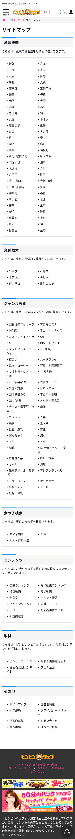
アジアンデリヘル (51, 470)
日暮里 (13, 230)
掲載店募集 (16, 721)
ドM (42, 442)
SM (42, 337)
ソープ (13, 271)
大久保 (44, 131)
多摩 (43, 187)
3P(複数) (45, 349)
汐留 (43, 212)
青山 (43, 138)
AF (10, 343)
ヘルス (44, 271)
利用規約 (15, 710)
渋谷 (12, 76)
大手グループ (48, 382)
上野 (43, 218)
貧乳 (43, 429)
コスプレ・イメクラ (21, 337)
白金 (12, 131)
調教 (12, 448)
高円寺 (13, 88)
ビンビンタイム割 (20, 604)
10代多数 (46, 372)
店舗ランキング (19, 585)
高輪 (12, 150)
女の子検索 (16, 534)
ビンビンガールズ (20, 661)
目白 (12, 138)
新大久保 (45, 156)
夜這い (13, 359)
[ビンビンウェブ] (4, 20)
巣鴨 (43, 125)
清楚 (43, 464)
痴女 (43, 435)
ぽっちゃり (16, 435)
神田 (43, 224)
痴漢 (43, 407)
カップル (14, 417)
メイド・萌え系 (50, 400)
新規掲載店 (16, 616)
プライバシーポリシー (21, 768)
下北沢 (44, 119)
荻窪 (12, 119)
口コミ (13, 610)
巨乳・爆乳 (16, 429)
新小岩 (13, 199)
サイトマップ (17, 704)
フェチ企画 (47, 667)
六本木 (44, 64)
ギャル (13, 464)
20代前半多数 (17, 382)
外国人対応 (16, 388)
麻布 (43, 144)
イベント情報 (49, 598)
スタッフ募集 (49, 727)
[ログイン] (71, 12)
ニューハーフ (17, 481)
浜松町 (44, 150)
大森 (43, 82)
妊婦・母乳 (16, 493)
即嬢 (43, 534)
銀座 (12, 205)
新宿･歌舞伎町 (18, 156)
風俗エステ (47, 283)
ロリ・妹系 (47, 458)
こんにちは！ (62, 11)
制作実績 (15, 727)
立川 (43, 168)
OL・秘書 (15, 400)
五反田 (13, 70)
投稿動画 (15, 591)
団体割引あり (17, 394)
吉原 (43, 70)
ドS (11, 442)
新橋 (12, 212)
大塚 (43, 101)
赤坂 (12, 107)
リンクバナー (42, 768)
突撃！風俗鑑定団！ (53, 661)
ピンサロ (14, 283)
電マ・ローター (19, 365)
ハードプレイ (48, 359)
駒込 (12, 144)
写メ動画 (46, 591)
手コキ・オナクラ (51, 330)
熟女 (12, 423)
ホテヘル (14, 277)
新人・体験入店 (19, 540)
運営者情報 (47, 704)
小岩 (43, 193)
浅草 (43, 162)
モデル (44, 487)
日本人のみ (47, 388)
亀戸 (43, 205)
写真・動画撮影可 (51, 365)
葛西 (43, 199)
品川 (43, 107)
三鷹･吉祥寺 (17, 187)
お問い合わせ (49, 721)
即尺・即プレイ (50, 343)
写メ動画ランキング (53, 585)
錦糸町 (13, 193)
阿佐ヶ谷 (14, 162)
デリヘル (45, 277)
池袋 (12, 64)
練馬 (12, 94)
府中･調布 (15, 181)
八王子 (13, 175)
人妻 (43, 417)
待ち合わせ (47, 481)
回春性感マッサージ (21, 324)
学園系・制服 (48, 394)
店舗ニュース (49, 604)
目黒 (43, 76)
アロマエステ (48, 324)
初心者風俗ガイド (51, 610)
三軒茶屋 (45, 88)
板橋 (43, 94)
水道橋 (13, 168)
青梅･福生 (46, 181)
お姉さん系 (16, 458)
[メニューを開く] (6, 11)
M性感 (13, 330)
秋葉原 (13, 218)
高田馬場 (14, 125)
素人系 (44, 423)
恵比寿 (13, 113)
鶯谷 (12, 224)
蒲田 (43, 113)
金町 (43, 230)
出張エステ (16, 487)
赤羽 (12, 101)
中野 (12, 82)
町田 (43, 175)
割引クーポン (17, 598)
